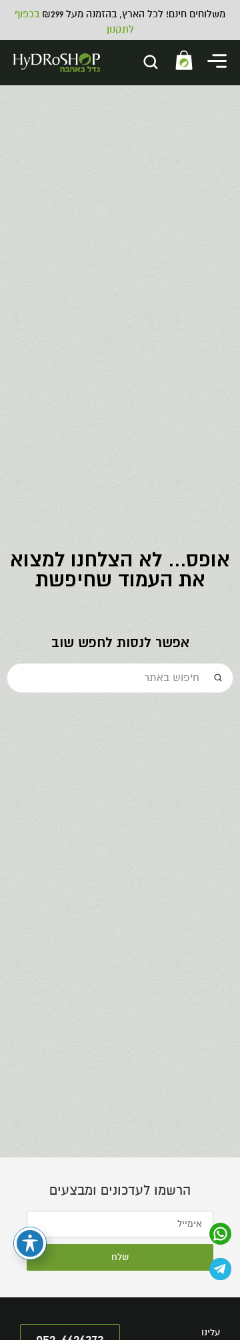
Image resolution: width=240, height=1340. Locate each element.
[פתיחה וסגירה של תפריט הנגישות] (30, 1243)
